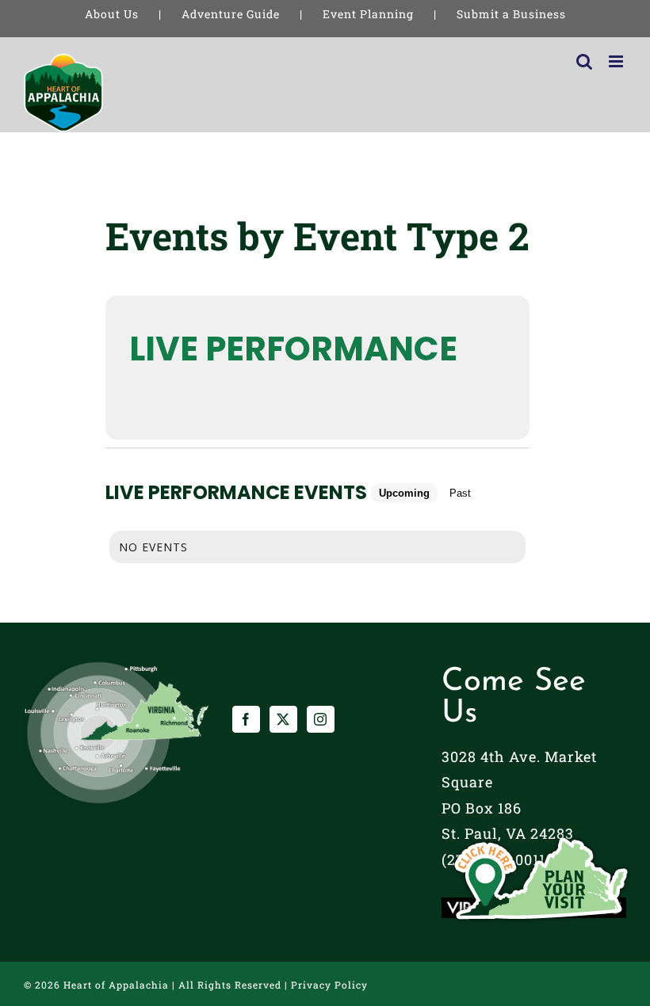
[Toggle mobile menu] (617, 61)
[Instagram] (321, 719)
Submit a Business (511, 13)
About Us (112, 13)
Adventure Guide (231, 13)
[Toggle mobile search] (584, 61)
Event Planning (368, 13)
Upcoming (404, 493)
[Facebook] (246, 719)
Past (460, 493)
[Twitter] (283, 719)
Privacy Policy (329, 984)
